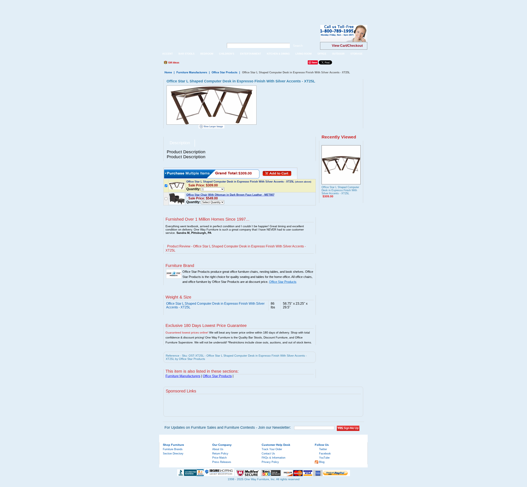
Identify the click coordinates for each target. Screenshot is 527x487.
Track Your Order (272, 449)
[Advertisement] (75, 9)
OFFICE (321, 53)
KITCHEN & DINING (278, 53)
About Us (217, 449)
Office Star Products (224, 72)
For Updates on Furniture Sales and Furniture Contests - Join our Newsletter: (227, 427)
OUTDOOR (338, 53)
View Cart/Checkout (347, 45)
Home (168, 72)
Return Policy (220, 453)
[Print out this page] (212, 63)
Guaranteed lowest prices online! (187, 332)
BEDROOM (206, 53)
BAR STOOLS (186, 53)
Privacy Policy (270, 462)
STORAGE (356, 53)
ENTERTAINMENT (250, 53)
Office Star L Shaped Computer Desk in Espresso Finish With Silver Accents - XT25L (340, 190)
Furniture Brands (173, 449)
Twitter (323, 449)
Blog (321, 462)
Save (314, 62)
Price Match (219, 457)
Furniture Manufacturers (191, 72)
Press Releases (221, 462)
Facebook (325, 453)
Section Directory (173, 453)
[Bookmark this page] (191, 63)
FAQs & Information (273, 457)
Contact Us (268, 453)
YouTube (324, 457)
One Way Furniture (189, 37)
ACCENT (167, 53)
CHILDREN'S (226, 53)
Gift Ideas (173, 62)
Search (298, 45)
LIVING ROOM (303, 53)
